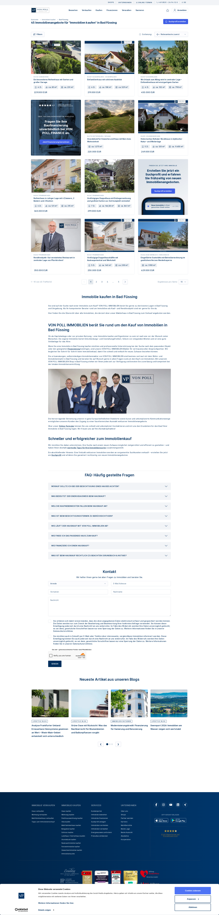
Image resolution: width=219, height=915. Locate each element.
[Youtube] (170, 804)
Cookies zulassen (193, 891)
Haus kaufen (66, 811)
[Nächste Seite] (125, 281)
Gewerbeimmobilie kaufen (71, 850)
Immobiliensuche (68, 854)
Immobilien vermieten (99, 825)
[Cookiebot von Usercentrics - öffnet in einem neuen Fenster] (21, 910)
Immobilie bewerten (99, 815)
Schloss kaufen (67, 832)
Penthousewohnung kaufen (72, 818)
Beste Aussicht (127, 832)
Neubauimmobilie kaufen (71, 843)
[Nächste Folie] (77, 58)
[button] (109, 486)
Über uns (124, 811)
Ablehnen (193, 907)
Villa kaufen (65, 822)
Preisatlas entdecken (99, 836)
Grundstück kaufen (68, 839)
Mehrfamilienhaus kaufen (71, 825)
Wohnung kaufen (67, 815)
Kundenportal (96, 811)
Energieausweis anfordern (101, 832)
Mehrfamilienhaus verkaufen (43, 818)
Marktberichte (126, 825)
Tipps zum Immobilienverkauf (43, 822)
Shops (123, 815)
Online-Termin (145, 2)
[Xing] (185, 804)
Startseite (34, 20)
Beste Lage (125, 829)
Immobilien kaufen (49, 20)
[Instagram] (163, 804)
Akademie (125, 836)
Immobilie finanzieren (99, 818)
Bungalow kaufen (68, 829)
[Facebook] (156, 804)
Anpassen (191, 899)
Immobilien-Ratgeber (121, 721)
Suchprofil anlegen (98, 822)
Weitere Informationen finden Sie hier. (56, 903)
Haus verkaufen (38, 811)
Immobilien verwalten (99, 829)
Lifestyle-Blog (40, 721)
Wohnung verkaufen (39, 815)
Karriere (124, 822)
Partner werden (127, 818)
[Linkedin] (177, 804)
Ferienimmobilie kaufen (70, 847)
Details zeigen (44, 910)
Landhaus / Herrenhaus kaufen (73, 836)
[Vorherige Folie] (35, 58)
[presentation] (109, 486)
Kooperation (126, 839)
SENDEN (54, 664)
